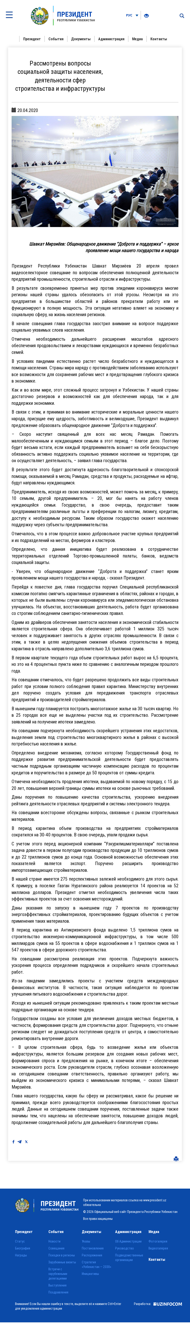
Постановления (93, 1248)
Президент (32, 39)
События (55, 39)
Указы (86, 1241)
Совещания (56, 1248)
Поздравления (58, 1292)
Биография (22, 1248)
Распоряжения (92, 1255)
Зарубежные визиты (62, 1262)
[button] (24, 171)
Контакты (158, 39)
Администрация (111, 39)
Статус (20, 1241)
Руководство (124, 1248)
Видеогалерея (158, 1248)
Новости (54, 1241)
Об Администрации (128, 1241)
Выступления (57, 1285)
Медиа (137, 39)
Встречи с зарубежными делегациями (57, 1273)
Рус (129, 15)
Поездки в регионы (61, 1255)
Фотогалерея (158, 1241)
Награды (21, 1255)
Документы (81, 39)
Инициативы (90, 1274)
